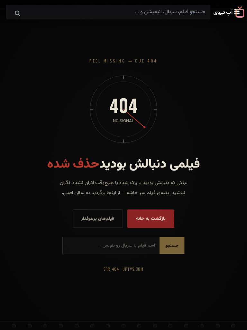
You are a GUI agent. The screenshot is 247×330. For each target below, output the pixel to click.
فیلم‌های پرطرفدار (97, 218)
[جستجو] (17, 14)
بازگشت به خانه (151, 218)
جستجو (171, 245)
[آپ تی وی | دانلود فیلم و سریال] (229, 17)
